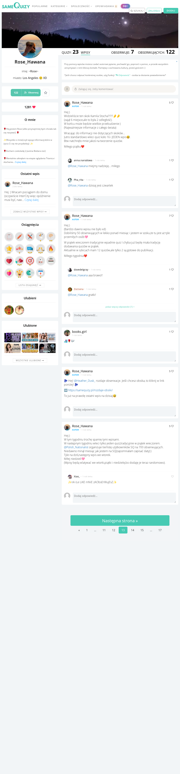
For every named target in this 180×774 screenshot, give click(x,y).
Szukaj (138, 10)
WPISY (85, 52)
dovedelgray (81, 269)
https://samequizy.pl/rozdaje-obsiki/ (90, 390)
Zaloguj (154, 10)
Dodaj (171, 10)
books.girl (79, 331)
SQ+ (125, 6)
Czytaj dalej (20, 162)
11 (104, 530)
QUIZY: (70, 52)
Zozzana (78, 289)
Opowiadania (106, 6)
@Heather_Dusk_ (84, 381)
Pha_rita (78, 179)
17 (160, 530)
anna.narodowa (83, 160)
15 (142, 530)
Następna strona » (120, 520)
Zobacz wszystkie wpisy (28, 211)
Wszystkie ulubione (29, 360)
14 (132, 530)
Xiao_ (77, 476)
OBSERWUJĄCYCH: (156, 52)
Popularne (40, 6)
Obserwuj (26, 92)
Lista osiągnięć (29, 285)
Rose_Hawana (22, 183)
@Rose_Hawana (78, 166)
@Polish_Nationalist (76, 447)
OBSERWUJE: (122, 52)
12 (113, 530)
